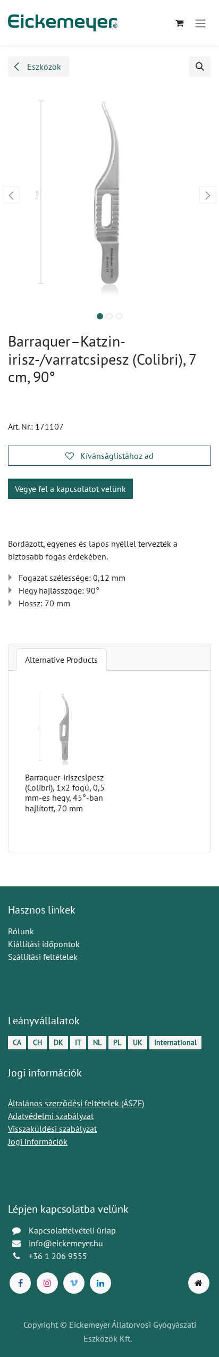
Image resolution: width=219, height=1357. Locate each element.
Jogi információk (38, 1141)
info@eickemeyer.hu (66, 1243)
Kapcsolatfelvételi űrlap (72, 1230)
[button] (200, 66)
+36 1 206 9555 (58, 1256)
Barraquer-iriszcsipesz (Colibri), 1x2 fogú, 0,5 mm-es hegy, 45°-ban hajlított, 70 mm (65, 792)
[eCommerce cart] (179, 23)
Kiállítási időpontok (44, 944)
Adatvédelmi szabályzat (51, 1116)
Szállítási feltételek (43, 956)
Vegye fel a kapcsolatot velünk (70, 488)
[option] (109, 761)
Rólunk (21, 931)
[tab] (61, 659)
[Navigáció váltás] (200, 23)
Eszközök (43, 66)
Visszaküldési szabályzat (52, 1128)
